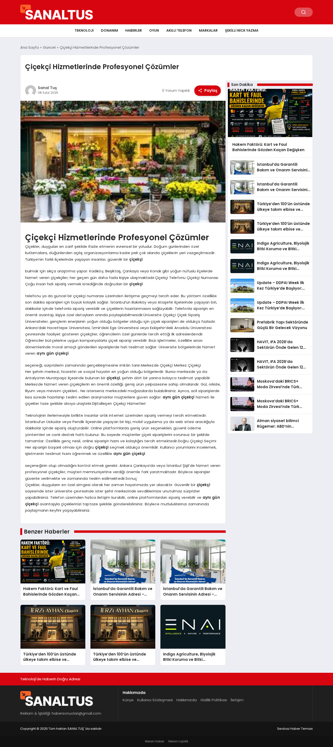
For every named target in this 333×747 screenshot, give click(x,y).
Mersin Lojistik (178, 741)
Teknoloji (84, 30)
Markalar (208, 30)
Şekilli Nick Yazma (241, 30)
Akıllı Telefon (179, 30)
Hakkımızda (186, 699)
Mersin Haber (154, 741)
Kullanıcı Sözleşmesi (155, 699)
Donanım (109, 30)
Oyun (154, 30)
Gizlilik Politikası (213, 699)
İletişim (237, 699)
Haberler (133, 30)
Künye (128, 699)
